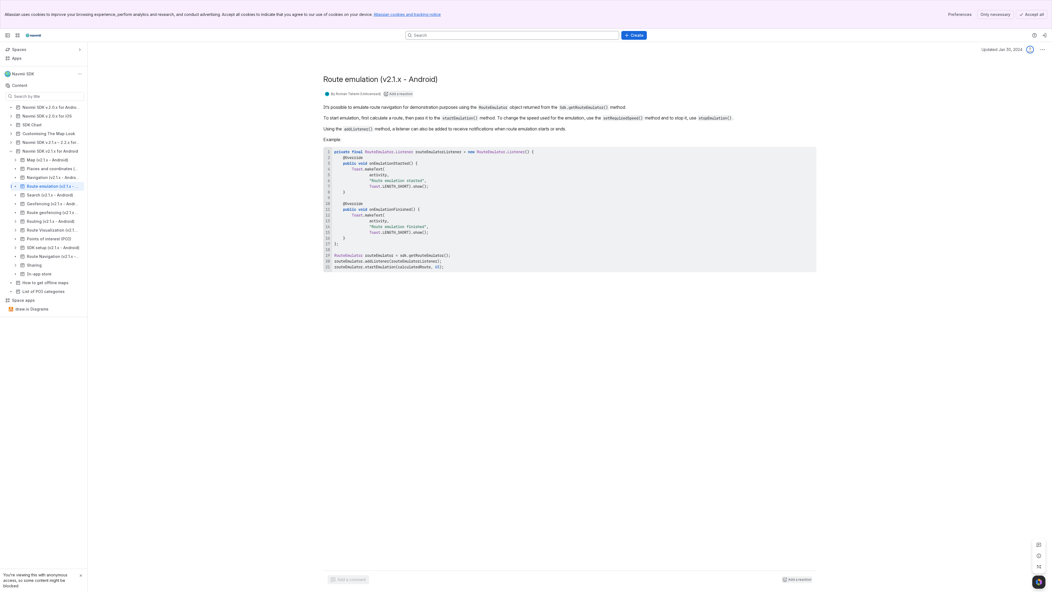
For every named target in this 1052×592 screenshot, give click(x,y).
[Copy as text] (809, 153)
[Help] (1034, 35)
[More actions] (79, 74)
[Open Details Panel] (1038, 555)
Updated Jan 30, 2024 (1002, 49)
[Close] (81, 575)
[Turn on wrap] (800, 153)
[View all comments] (1038, 544)
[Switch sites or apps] (17, 35)
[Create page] (1038, 566)
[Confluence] (33, 35)
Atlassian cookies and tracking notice (407, 14)
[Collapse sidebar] (7, 35)
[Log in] (1044, 35)
